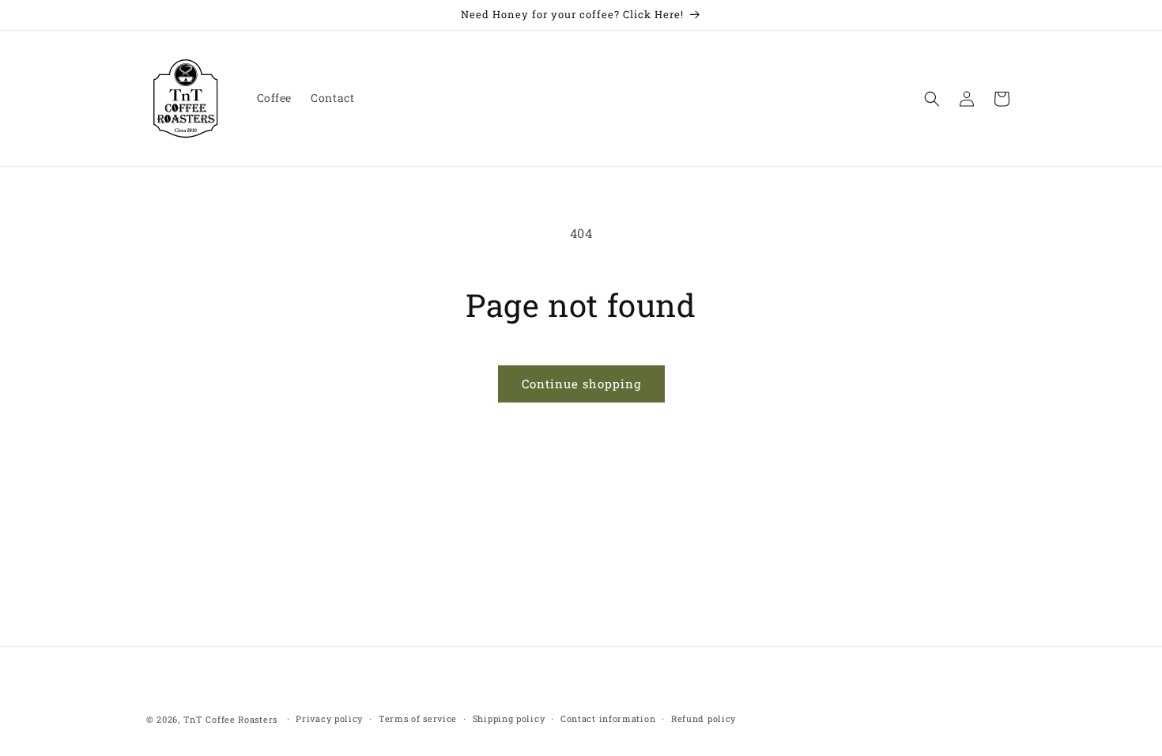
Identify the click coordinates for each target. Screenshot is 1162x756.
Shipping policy (509, 718)
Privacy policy (329, 718)
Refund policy (703, 718)
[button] (932, 98)
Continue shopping (581, 383)
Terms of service (418, 718)
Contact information (607, 718)
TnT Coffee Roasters (230, 719)
